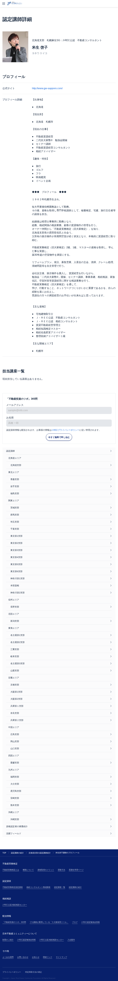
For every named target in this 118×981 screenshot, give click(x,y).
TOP (4, 853)
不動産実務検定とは (10, 870)
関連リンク (47, 957)
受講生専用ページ (76, 870)
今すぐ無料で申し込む (59, 437)
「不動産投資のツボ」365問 (14, 922)
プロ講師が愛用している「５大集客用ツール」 (49, 922)
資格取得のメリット (45, 870)
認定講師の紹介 (17, 853)
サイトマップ (61, 957)
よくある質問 (8, 957)
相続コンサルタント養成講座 (38, 887)
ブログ (75, 922)
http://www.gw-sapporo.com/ (47, 88)
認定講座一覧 (59, 887)
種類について (28, 870)
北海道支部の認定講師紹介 (40, 853)
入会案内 (71, 940)
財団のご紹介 (8, 940)
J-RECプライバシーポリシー (65, 430)
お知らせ (35, 957)
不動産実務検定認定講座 (12, 887)
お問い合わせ (22, 957)
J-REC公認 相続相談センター (14, 905)
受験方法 (61, 870)
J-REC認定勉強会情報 (90, 922)
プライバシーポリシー (11, 972)
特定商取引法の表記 (33, 972)
